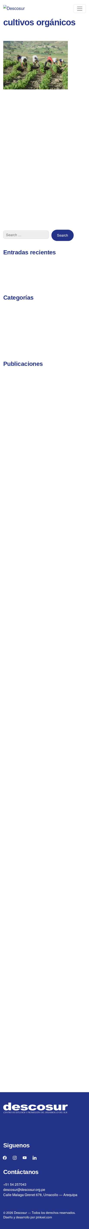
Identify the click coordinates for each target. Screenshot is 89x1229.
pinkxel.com (44, 1217)
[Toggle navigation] (80, 8)
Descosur (20, 1212)
